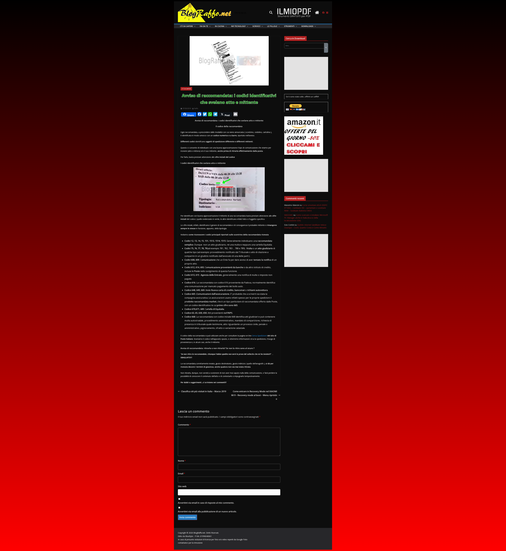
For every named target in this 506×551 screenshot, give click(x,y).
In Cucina (219, 26)
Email (181, 473)
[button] (194, 26)
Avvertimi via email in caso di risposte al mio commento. (206, 502)
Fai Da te (204, 26)
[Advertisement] (306, 73)
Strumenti (289, 26)
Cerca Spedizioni (259, 335)
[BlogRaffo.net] (317, 12)
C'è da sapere (186, 89)
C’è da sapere (186, 26)
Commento (184, 424)
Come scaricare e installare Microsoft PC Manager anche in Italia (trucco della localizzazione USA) (306, 218)
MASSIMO (288, 215)
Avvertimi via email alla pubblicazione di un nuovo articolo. (207, 511)
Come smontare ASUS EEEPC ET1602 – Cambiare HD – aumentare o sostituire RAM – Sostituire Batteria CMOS (305, 208)
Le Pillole (272, 26)
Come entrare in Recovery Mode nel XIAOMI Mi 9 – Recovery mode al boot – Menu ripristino (254, 395)
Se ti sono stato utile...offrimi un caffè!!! (302, 96)
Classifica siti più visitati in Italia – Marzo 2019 (203, 391)
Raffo (196, 108)
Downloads (307, 26)
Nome (182, 460)
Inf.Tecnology (238, 26)
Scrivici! (256, 26)
